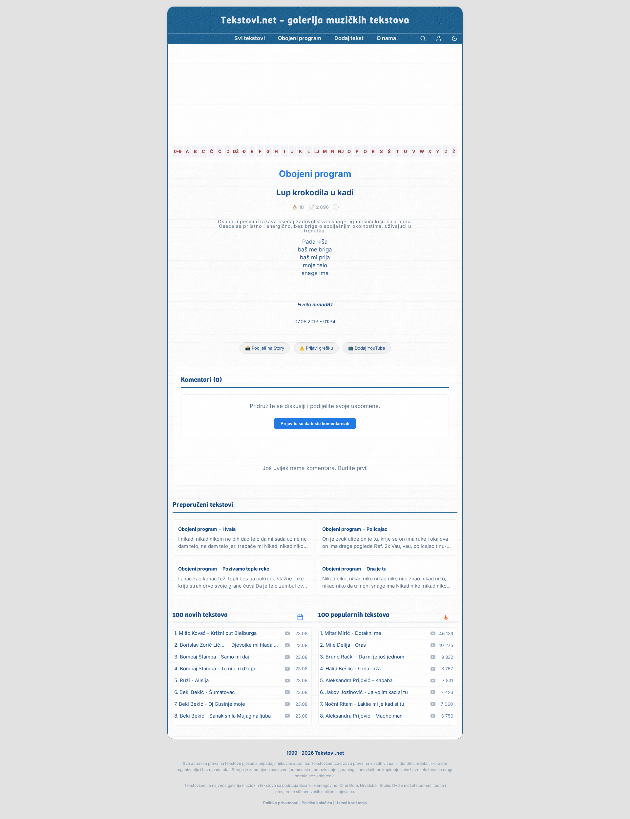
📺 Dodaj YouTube (366, 348)
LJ (316, 151)
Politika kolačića (317, 802)
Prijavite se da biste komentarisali (315, 423)
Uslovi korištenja (351, 802)
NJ (341, 151)
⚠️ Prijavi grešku (316, 348)
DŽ (236, 151)
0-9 (177, 151)
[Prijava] (439, 38)
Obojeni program (315, 173)
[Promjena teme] (454, 38)
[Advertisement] (315, 93)
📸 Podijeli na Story (264, 348)
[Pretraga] (423, 38)
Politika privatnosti (280, 802)
